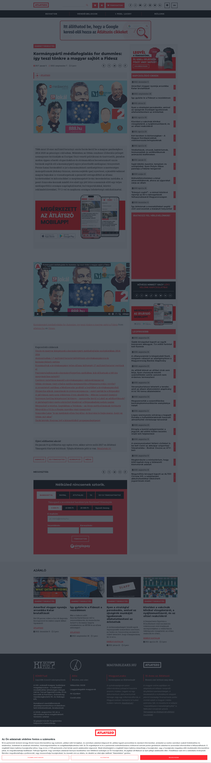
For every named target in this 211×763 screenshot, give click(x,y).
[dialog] (105, 745)
